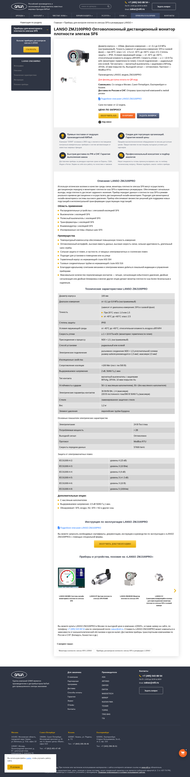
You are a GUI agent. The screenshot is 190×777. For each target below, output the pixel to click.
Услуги (105, 16)
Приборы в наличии (145, 16)
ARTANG (105, 681)
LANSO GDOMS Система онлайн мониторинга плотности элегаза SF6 (71, 598)
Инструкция (18, 80)
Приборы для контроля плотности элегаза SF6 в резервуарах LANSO (97, 23)
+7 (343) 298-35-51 (109, 746)
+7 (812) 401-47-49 (52, 748)
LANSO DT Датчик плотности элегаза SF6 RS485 (101, 597)
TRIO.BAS (106, 714)
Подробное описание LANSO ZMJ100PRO (121, 99)
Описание (18, 70)
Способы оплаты (75, 692)
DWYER (105, 685)
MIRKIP (105, 698)
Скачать (31, 49)
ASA (103, 677)
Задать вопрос (163, 6)
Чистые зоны (59, 16)
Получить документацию (115, 544)
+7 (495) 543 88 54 (138, 2)
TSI (103, 718)
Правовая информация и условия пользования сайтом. (121, 772)
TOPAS (105, 710)
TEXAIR (105, 706)
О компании (73, 677)
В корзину (128, 115)
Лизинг (70, 701)
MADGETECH (107, 694)
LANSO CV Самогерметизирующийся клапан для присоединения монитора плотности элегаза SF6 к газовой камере (159, 600)
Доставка (71, 688)
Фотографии (19, 66)
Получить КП (108, 115)
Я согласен (15, 767)
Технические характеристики (25, 75)
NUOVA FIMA (107, 702)
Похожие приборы (21, 84)
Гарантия (71, 697)
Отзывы (71, 705)
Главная (58, 23)
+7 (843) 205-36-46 (81, 744)
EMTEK (105, 689)
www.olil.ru (146, 767)
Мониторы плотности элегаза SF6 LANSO (75, 651)
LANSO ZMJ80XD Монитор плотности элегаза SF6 (130, 597)
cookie (28, 758)
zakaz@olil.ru (137, 9)
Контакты (169, 16)
